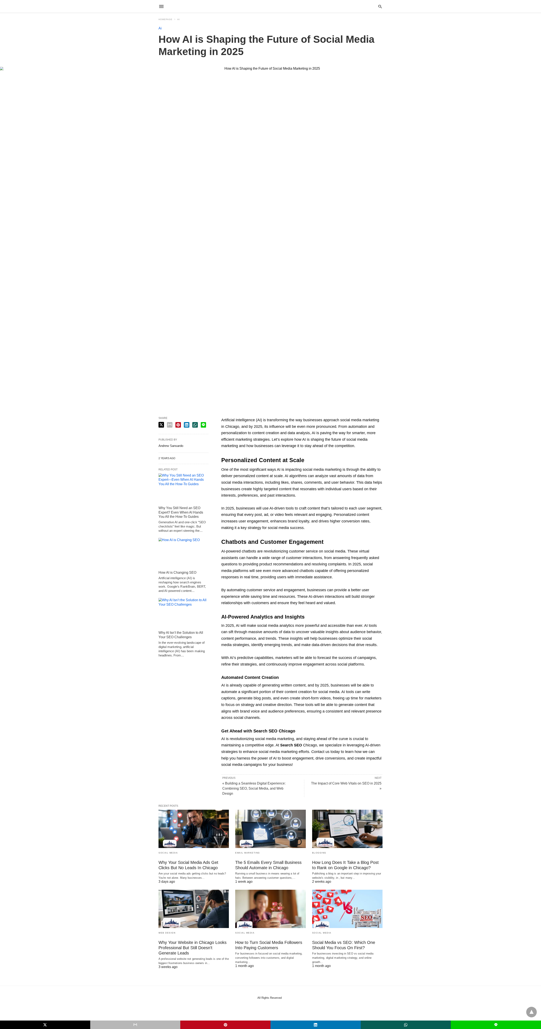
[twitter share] (161, 425)
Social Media (168, 853)
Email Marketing (247, 853)
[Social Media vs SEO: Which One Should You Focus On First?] (347, 909)
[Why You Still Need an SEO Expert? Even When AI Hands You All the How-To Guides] (183, 488)
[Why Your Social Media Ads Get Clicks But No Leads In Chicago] (193, 829)
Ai (178, 19)
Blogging (319, 853)
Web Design (166, 933)
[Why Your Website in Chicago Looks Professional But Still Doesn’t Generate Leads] (193, 909)
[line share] (203, 425)
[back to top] (531, 1012)
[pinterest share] (178, 425)
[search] (380, 6)
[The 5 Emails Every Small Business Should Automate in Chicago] (270, 829)
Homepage (165, 19)
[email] (135, 1025)
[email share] (169, 425)
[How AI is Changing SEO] (183, 553)
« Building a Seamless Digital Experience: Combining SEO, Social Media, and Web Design (254, 788)
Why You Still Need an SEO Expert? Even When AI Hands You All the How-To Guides (180, 512)
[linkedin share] (186, 425)
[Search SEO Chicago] (270, 6)
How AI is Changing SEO (177, 572)
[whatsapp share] (195, 425)
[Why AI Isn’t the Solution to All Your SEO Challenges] (183, 613)
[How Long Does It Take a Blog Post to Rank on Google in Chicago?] (347, 829)
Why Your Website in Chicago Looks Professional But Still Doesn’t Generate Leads (192, 947)
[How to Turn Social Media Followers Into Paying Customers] (270, 909)
